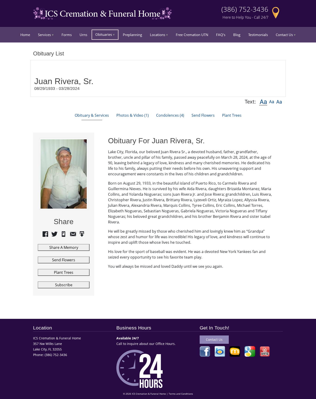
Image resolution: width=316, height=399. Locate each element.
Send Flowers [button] (203, 115)
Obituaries (103, 34)
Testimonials (258, 34)
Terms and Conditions (181, 393)
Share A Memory (63, 247)
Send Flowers (63, 259)
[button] (263, 101)
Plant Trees (63, 272)
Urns (83, 34)
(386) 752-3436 (244, 9)
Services (44, 34)
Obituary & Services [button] (92, 115)
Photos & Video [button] (132, 115)
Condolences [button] (170, 115)
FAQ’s (220, 34)
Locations (157, 34)
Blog (236, 34)
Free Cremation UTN (192, 34)
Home (25, 34)
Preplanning (132, 34)
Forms (67, 34)
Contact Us (284, 34)
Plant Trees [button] (232, 115)
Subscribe (63, 284)
